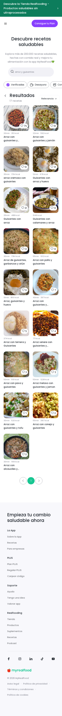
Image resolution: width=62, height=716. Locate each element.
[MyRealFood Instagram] (19, 659)
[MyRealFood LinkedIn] (31, 659)
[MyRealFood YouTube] (53, 659)
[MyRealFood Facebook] (8, 659)
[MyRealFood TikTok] (42, 659)
